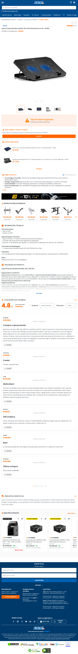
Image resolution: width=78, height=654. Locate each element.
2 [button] (36, 486)
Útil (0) (9, 345)
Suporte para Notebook (31, 19)
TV (63, 15)
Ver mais (39, 169)
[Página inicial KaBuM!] (39, 2)
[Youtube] (26, 621)
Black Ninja (17, 15)
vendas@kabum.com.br (30, 601)
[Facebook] (13, 621)
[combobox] (39, 7)
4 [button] (41, 486)
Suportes (21, 19)
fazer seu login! (7, 504)
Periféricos (57, 15)
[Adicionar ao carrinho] (22, 519)
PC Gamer (35, 15)
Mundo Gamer (7, 15)
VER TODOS (71, 513)
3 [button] (38, 486)
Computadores (46, 15)
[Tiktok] (34, 621)
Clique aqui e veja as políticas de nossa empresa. (57, 638)
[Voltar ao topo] (39, 628)
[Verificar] (13, 644)
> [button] (43, 486)
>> (46, 486)
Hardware (26, 15)
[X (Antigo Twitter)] (22, 621)
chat (34, 598)
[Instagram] (18, 621)
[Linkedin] (30, 621)
